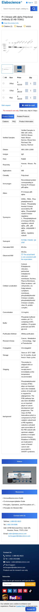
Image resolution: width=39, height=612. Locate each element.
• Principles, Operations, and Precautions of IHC (19, 505)
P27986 (24, 240)
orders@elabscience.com (17, 534)
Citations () (7, 26)
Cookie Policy (21, 606)
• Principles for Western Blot (12, 508)
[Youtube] (5, 591)
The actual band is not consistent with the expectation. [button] (28, 257)
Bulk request (6, 105)
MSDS (28, 26)
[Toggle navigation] (35, 2)
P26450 (30, 240)
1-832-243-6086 (11, 524)
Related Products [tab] (23, 116)
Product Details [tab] (7, 116)
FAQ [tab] (14, 121)
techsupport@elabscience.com (19, 536)
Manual (19, 26)
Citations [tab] (5, 121)
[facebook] (15, 591)
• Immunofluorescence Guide (13, 498)
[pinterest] (25, 591)
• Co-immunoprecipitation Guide (14, 501)
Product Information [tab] (26, 121)
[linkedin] (10, 591)
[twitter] (30, 591)
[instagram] (20, 591)
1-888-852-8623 (15, 521)
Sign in (30, 2)
